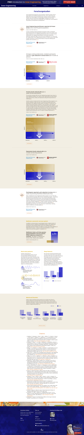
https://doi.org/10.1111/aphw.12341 (44, 359)
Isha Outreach (38, 413)
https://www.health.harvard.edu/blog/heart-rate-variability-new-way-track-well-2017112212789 (42, 388)
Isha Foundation (38, 412)
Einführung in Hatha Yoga (25, 413)
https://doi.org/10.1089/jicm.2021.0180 (49, 351)
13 (56, 265)
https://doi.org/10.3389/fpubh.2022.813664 (42, 341)
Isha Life (22, 420)
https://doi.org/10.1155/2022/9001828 (38, 346)
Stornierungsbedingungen (40, 420)
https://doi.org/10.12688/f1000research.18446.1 (46, 363)
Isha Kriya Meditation (24, 415)
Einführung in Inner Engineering (26, 412)
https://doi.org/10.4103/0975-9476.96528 (35, 384)
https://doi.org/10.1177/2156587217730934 (34, 375)
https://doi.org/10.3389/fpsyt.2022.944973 (35, 369)
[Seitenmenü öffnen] (82, 5)
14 (39, 304)
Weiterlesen (29, 46)
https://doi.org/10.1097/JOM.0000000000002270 (45, 354)
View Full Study (42, 325)
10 (52, 225)
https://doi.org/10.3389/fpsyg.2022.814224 (35, 379)
